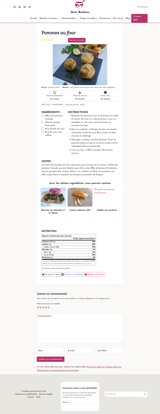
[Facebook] (14, 7)
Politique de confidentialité (26, 394)
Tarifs (38, 397)
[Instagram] (19, 7)
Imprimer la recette (76, 40)
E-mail (72, 351)
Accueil (33, 18)
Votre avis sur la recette (48, 304)
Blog (128, 18)
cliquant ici (88, 263)
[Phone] (29, 7)
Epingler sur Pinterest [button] (95, 274)
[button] (42, 39)
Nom (41, 351)
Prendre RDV (137, 18)
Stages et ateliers (88, 18)
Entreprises (104, 18)
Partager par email (52, 274)
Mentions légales (46, 394)
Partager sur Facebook (73, 274)
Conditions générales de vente (34, 391)
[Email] (24, 7)
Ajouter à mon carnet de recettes (57, 268)
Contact (30, 397)
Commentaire (45, 316)
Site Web (102, 351)
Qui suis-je (118, 18)
